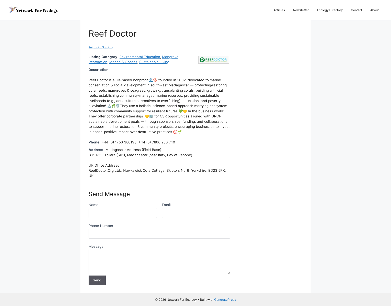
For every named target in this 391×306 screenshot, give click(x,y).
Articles (279, 10)
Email (166, 205)
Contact (356, 10)
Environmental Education (140, 57)
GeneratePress (225, 300)
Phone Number (101, 226)
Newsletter (301, 10)
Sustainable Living (154, 62)
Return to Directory (101, 47)
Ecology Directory (330, 10)
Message (96, 246)
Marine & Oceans (123, 62)
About (374, 10)
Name (93, 205)
